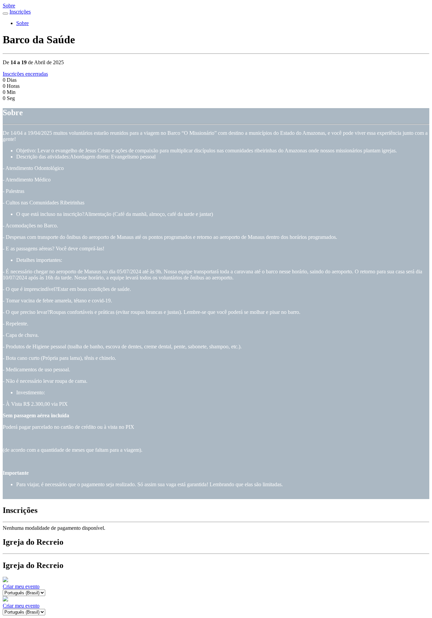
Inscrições (20, 12)
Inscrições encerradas (25, 74)
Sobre (9, 5)
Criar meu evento (21, 586)
